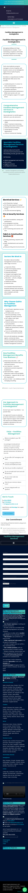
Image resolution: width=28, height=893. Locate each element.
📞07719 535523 (6, 502)
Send (6, 606)
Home (3, 26)
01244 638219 (11, 19)
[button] (24, 889)
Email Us (8, 11)
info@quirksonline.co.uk (11, 504)
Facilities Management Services (13, 26)
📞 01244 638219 (6, 500)
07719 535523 (19, 19)
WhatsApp (14, 507)
